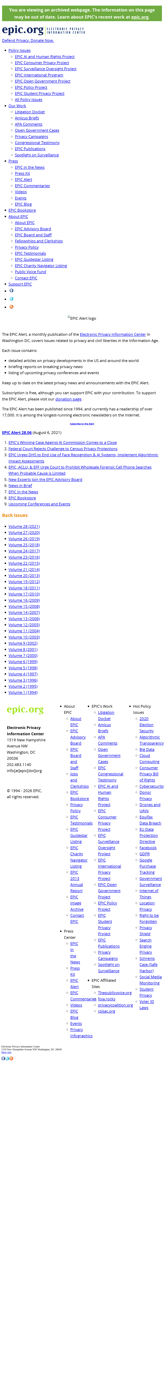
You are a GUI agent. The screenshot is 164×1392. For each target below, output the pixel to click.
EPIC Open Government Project (42, 81)
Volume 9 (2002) (22, 643)
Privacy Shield (16, 1297)
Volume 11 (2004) (24, 630)
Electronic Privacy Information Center (113, 334)
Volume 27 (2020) (24, 532)
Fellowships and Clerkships (39, 240)
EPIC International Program (39, 75)
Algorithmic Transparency (22, 1226)
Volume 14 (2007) (24, 612)
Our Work (17, 105)
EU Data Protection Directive (148, 835)
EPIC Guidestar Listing (34, 259)
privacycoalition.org (115, 1005)
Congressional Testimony (37, 142)
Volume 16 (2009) (24, 600)
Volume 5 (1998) (22, 667)
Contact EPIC (26, 277)
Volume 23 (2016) (24, 557)
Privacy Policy (27, 247)
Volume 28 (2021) (24, 526)
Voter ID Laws (16, 1320)
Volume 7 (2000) (22, 655)
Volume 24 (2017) (24, 550)
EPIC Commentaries (32, 185)
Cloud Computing (18, 1235)
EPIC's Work (13, 1066)
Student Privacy (17, 1315)
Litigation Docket (30, 111)
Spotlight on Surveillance (37, 154)
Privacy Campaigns (31, 136)
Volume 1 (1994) (22, 692)
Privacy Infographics (19, 1174)
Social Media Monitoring (21, 1311)
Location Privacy (18, 1288)
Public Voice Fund (30, 271)
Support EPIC (20, 284)
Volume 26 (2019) (24, 538)
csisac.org (106, 1011)
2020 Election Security (146, 724)
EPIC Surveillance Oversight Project (45, 68)
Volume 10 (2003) (24, 637)
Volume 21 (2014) (24, 569)
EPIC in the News (30, 167)
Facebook (148, 847)
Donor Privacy (16, 1248)
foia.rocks (106, 998)
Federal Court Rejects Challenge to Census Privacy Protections (62, 448)
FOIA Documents (15, 1202)
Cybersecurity (151, 786)
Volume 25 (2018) (24, 544)
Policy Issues (19, 50)
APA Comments (28, 124)
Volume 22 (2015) (24, 563)
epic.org (139, 17)
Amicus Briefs (27, 117)
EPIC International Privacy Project (26, 1106)
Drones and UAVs (18, 1253)
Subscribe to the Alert (82, 423)
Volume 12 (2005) (24, 624)
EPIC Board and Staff (33, 234)
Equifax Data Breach (19, 1257)
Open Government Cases (37, 130)
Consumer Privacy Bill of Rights (148, 774)
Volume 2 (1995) (22, 686)
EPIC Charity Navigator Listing (41, 265)
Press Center (12, 1138)
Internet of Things (18, 1284)
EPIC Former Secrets (19, 1212)
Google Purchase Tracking (147, 866)
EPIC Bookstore (22, 210)
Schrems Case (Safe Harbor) (148, 964)
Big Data (146, 749)
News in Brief (20, 485)
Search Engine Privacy (145, 946)
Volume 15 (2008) (24, 606)
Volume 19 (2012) (24, 581)
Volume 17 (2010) (24, 594)
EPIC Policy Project (31, 87)
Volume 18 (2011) (24, 587)
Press (13, 161)
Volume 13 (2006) (24, 618)
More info (6, 1052)
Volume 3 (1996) (22, 680)
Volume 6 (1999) (22, 661)
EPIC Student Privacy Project (39, 93)
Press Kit (22, 173)
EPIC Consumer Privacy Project (42, 62)
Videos (21, 191)
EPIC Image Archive (76, 903)
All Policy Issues (28, 99)
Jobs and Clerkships (19, 1343)
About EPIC (18, 216)
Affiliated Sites (14, 1179)
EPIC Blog (23, 204)
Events (20, 198)
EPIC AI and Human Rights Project (44, 56)
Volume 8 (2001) (22, 649)
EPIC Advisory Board (33, 228)
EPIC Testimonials (30, 253)
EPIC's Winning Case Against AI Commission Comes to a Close (62, 442)
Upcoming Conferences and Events (39, 504)
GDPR (144, 853)
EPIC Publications (30, 148)
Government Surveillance (21, 1279)
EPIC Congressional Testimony (110, 774)
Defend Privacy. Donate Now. (28, 40)
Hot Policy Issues (15, 1216)
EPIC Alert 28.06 (17, 432)
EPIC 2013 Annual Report (22, 1370)
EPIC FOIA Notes (18, 1207)
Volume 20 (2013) (24, 575)
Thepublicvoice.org (115, 992)
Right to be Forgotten (20, 1293)
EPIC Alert (23, 179)
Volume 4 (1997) (22, 673)
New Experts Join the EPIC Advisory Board (45, 479)
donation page (68, 399)
